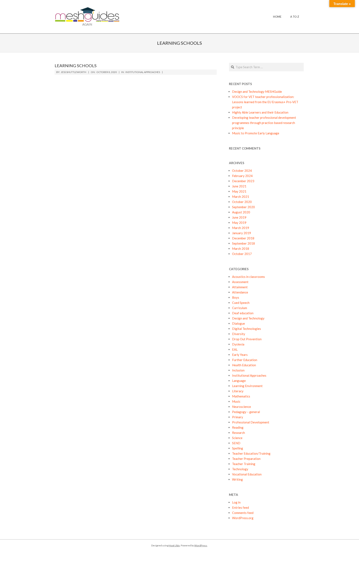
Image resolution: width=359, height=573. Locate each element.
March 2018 (240, 248)
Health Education (244, 365)
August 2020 (241, 212)
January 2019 (241, 233)
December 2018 (243, 238)
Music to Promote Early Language (255, 133)
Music (236, 401)
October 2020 (242, 202)
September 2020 (243, 207)
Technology (240, 469)
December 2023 (243, 181)
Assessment (240, 282)
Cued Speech (241, 302)
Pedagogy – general (246, 412)
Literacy (237, 391)
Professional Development (250, 422)
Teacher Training (243, 464)
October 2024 (242, 170)
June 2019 (239, 217)
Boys (235, 297)
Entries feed (240, 507)
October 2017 (242, 254)
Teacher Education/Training (251, 453)
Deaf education (242, 313)
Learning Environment (247, 386)
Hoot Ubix (174, 545)
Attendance (240, 292)
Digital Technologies (246, 328)
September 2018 (243, 243)
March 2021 (240, 196)
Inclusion (238, 370)
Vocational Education (247, 474)
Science (237, 438)
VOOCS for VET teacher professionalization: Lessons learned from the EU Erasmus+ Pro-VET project (265, 102)
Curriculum (239, 308)
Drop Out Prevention (247, 339)
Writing (237, 479)
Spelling (237, 448)
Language (239, 380)
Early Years (240, 354)
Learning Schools (76, 65)
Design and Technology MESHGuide (257, 91)
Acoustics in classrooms (248, 276)
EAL (235, 349)
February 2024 (242, 176)
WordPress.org (242, 518)
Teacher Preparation (246, 458)
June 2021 (239, 186)
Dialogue (238, 323)
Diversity (238, 334)
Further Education (244, 360)
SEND (236, 443)
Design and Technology (248, 318)
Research (238, 432)
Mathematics (241, 396)
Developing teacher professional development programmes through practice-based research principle (264, 123)
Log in (236, 502)
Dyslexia (238, 344)
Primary (237, 417)
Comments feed (242, 513)
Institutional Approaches (142, 72)
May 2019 (239, 222)
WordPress (200, 545)
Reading (237, 427)
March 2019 (240, 228)
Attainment (240, 287)
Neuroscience (241, 406)
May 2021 (239, 191)
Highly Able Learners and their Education (260, 112)
